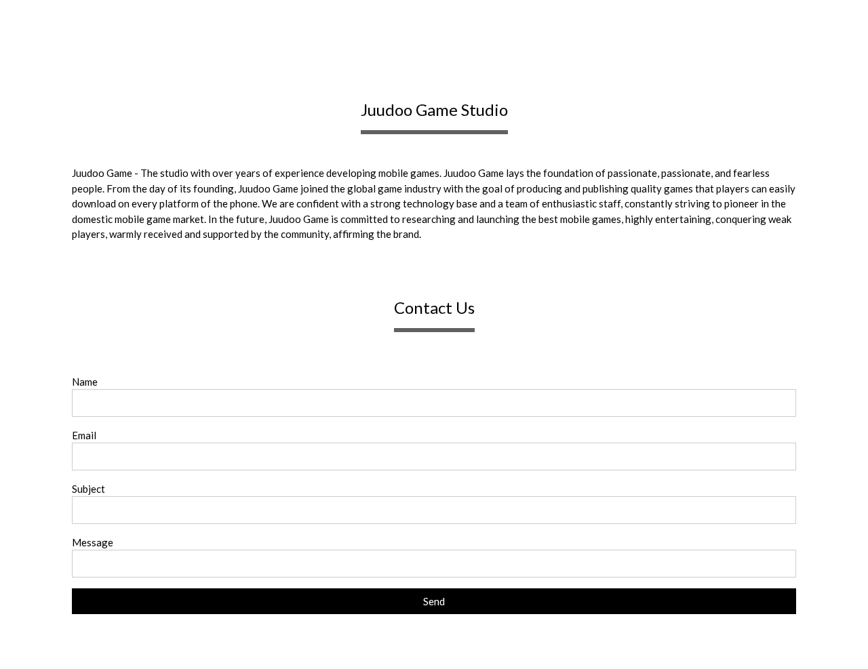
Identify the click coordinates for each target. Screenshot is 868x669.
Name (85, 382)
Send (434, 601)
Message (92, 542)
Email (84, 435)
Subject (88, 489)
